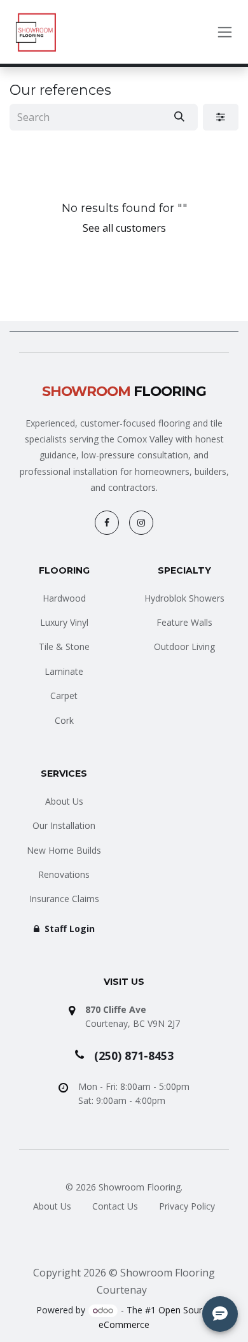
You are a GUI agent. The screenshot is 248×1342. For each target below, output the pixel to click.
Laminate (64, 671)
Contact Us (115, 1206)
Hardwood (64, 598)
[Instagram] (141, 523)
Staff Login (68, 928)
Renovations (64, 874)
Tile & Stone (64, 646)
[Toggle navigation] (224, 32)
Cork (64, 720)
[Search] (179, 117)
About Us (64, 801)
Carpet (64, 695)
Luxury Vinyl (64, 622)
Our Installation (63, 825)
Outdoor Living (184, 646)
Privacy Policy (187, 1206)
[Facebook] (107, 523)
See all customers (124, 228)
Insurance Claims (64, 899)
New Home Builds (64, 850)
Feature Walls (184, 622)
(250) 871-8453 (134, 1055)
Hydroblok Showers (184, 598)
